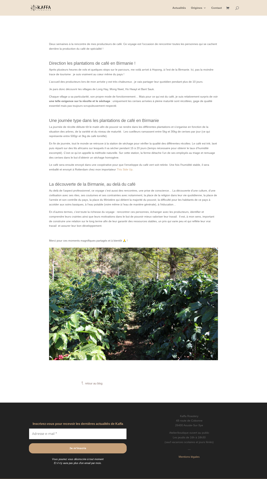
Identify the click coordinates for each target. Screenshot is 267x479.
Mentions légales (189, 456)
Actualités (179, 7)
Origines (196, 7)
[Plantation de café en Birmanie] (133, 359)
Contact (216, 7)
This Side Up (125, 169)
